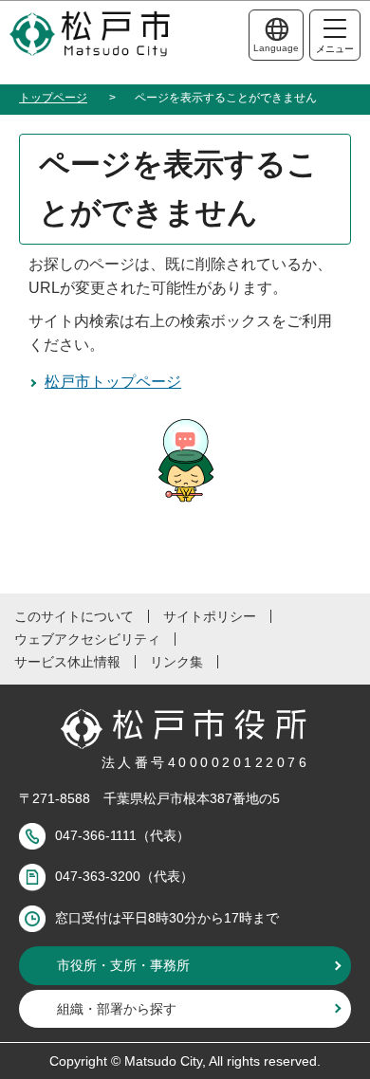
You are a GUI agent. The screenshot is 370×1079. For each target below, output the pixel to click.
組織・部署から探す (116, 1008)
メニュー (335, 49)
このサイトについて (74, 616)
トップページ (53, 97)
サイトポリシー (209, 616)
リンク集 (176, 661)
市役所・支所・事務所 (123, 965)
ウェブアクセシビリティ (87, 639)
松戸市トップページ (113, 382)
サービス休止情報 (67, 661)
